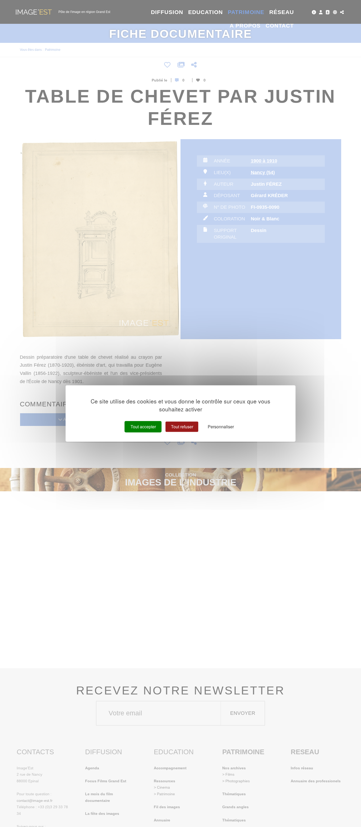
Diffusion (167, 12)
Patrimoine (246, 12)
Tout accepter (143, 427)
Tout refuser (182, 427)
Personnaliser (221, 427)
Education (205, 12)
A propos (245, 25)
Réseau (281, 12)
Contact (280, 25)
